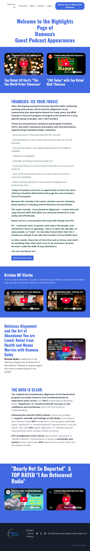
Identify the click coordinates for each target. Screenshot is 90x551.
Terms (30, 533)
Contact (40, 6)
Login (49, 6)
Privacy (30, 536)
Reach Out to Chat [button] (22, 258)
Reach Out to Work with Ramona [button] (70, 6)
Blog (32, 6)
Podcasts (23, 6)
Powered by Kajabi (78, 545)
